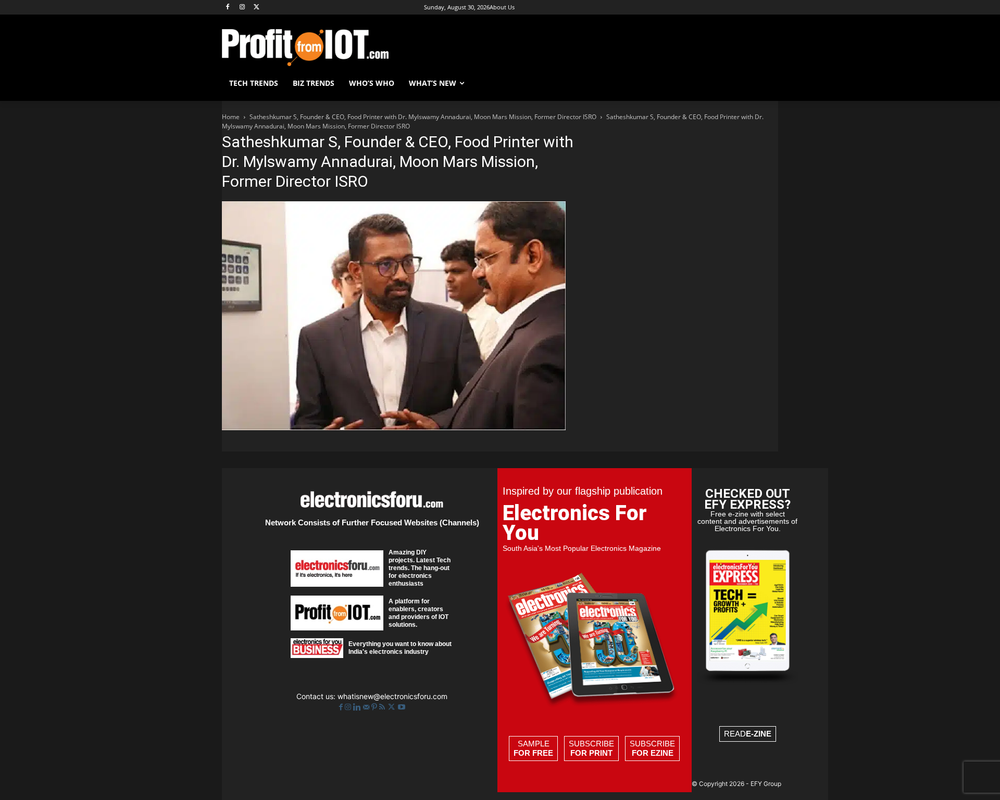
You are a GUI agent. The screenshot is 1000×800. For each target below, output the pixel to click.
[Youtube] (401, 707)
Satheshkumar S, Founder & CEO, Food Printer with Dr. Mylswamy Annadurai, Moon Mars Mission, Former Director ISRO (422, 116)
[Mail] (367, 707)
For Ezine (652, 753)
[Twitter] (392, 707)
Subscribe (591, 748)
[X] (257, 8)
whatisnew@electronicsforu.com (392, 696)
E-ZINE (758, 733)
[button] (765, 83)
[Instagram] (242, 8)
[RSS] (383, 707)
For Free (533, 753)
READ (747, 733)
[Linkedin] (358, 707)
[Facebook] (228, 8)
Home (231, 116)
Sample (533, 748)
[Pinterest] (375, 707)
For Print (591, 753)
